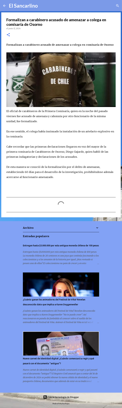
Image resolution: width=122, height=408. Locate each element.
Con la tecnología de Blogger (63, 396)
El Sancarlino (23, 6)
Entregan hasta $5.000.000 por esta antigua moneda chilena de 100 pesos (61, 245)
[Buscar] (42, 6)
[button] (8, 35)
